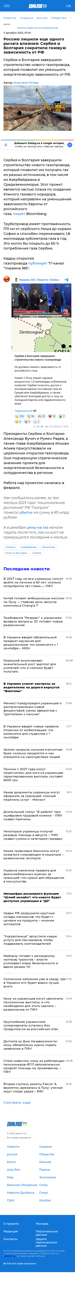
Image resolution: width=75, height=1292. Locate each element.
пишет (19, 214)
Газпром (10, 547)
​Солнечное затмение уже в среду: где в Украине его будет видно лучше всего (34, 982)
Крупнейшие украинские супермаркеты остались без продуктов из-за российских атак (30, 1025)
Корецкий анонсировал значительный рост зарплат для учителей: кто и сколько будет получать (29, 666)
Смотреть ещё (17, 1103)
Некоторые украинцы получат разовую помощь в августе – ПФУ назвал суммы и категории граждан (32, 835)
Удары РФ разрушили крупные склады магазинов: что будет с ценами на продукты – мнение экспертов (29, 918)
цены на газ (37, 527)
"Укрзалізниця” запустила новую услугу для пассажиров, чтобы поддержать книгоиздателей (30, 940)
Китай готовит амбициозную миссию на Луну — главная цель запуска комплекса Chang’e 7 (33, 601)
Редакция (10, 1231)
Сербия (36, 553)
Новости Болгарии (16, 553)
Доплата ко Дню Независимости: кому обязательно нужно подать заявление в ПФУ (30, 1045)
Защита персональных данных (46, 1242)
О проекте (11, 1223)
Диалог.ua (9, 1256)
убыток (26, 512)
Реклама (42, 1223)
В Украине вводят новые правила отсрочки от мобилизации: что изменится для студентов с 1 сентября (31, 732)
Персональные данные (47, 1233)
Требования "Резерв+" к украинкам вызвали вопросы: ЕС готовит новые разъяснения (33, 621)
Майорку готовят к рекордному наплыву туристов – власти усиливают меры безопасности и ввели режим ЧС (30, 961)
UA (68, 6)
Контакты (10, 1239)
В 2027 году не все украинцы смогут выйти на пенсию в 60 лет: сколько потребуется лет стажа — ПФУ (33, 582)
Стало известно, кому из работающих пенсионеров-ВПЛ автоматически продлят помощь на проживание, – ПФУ (34, 1066)
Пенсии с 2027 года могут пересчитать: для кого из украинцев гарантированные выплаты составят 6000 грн (33, 774)
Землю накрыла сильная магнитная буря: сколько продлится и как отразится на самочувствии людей (32, 753)
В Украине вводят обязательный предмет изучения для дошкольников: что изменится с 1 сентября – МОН (30, 643)
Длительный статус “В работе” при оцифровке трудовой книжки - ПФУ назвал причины (32, 815)
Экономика (48, 547)
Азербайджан (29, 547)
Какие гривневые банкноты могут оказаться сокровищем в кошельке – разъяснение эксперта (33, 854)
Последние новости (26, 568)
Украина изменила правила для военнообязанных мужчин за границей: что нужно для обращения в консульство (33, 876)
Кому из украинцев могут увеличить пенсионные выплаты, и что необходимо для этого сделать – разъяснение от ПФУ (33, 1004)
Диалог (7, 24)
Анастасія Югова (26, 82)
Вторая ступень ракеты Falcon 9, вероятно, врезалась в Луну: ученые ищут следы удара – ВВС (33, 1087)
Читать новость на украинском (37, 28)
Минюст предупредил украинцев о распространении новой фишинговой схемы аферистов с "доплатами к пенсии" (32, 708)
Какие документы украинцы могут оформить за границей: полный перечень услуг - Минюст (31, 796)
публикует (38, 263)
